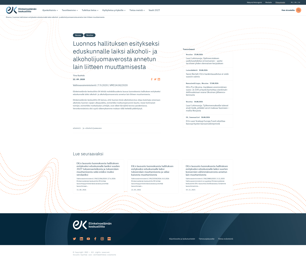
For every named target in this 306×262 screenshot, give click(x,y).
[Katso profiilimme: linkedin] (81, 238)
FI (291, 2)
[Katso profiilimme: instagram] (102, 238)
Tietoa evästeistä (225, 239)
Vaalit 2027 (154, 10)
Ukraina (205, 83)
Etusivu (9, 17)
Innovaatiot (194, 117)
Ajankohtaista (49, 10)
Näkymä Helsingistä (254, 2)
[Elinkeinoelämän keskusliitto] (92, 224)
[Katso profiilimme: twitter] (74, 238)
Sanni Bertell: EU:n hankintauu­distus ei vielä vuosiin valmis (207, 75)
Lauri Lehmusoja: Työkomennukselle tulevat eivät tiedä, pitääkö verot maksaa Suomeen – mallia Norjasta (207, 108)
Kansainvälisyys (193, 83)
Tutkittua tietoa (89, 10)
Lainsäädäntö (191, 70)
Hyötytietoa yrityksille (112, 10)
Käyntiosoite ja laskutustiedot (182, 239)
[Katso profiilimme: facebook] (95, 238)
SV (299, 2)
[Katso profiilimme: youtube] (88, 238)
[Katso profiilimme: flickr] (109, 238)
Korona (78, 35)
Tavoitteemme (69, 10)
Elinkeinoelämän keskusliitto (21, 10)
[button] (298, 10)
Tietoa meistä (136, 10)
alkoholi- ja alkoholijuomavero (87, 128)
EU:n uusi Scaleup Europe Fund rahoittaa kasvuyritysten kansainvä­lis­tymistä (205, 122)
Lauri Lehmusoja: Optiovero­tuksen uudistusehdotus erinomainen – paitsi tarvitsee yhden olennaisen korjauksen (204, 61)
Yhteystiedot (280, 2)
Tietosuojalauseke (206, 239)
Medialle (268, 2)
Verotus (89, 35)
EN (295, 2)
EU (187, 117)
